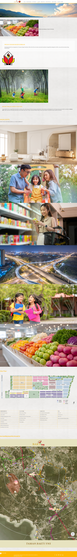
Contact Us (59, 1)
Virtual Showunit (28, 1)
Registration (43, 1)
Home (25, 1)
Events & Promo (48, 1)
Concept (39, 1)
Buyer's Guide (54, 1)
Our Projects (34, 1)
